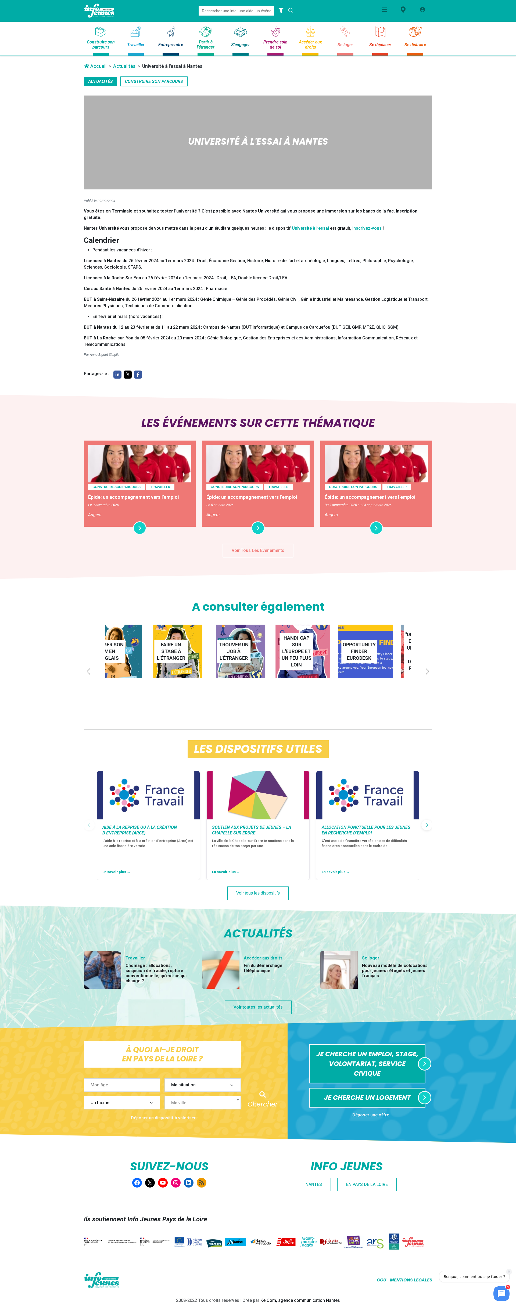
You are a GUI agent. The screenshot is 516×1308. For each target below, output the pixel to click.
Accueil (97, 66)
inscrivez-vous (367, 228)
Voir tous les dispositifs (258, 893)
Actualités (124, 66)
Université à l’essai (310, 228)
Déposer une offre (370, 1115)
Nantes (314, 1184)
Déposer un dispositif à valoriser (163, 1117)
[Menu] (384, 9)
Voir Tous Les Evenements (258, 550)
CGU (381, 1280)
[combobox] (202, 1102)
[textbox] (205, 1103)
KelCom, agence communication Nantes (300, 1300)
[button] (89, 671)
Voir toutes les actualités (258, 1007)
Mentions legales (411, 1280)
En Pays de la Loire (367, 1184)
